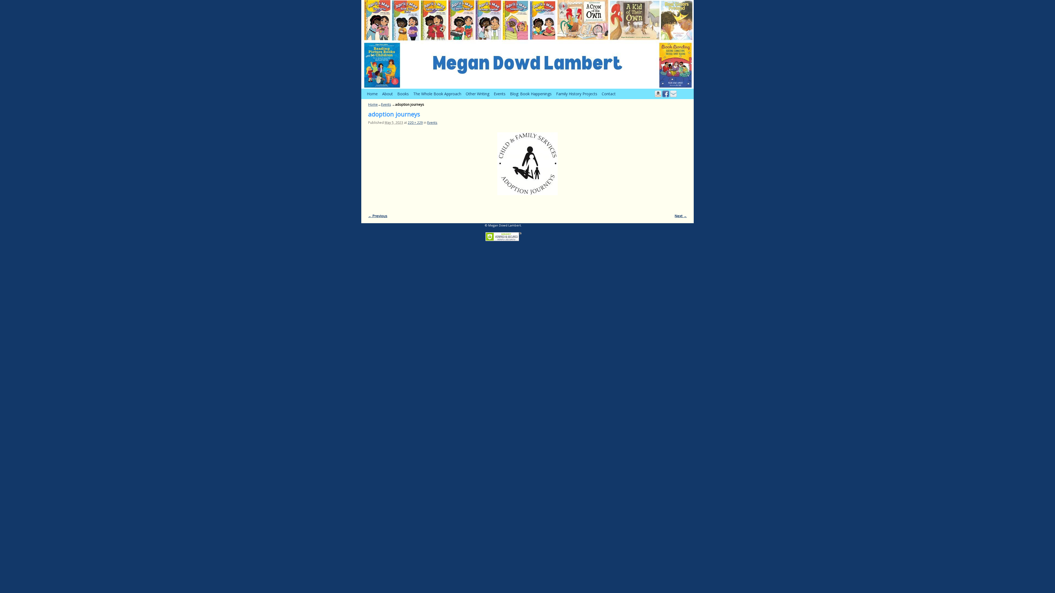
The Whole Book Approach (437, 93)
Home (372, 93)
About (387, 93)
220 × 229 (415, 122)
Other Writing (477, 93)
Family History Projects (576, 93)
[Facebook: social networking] (665, 93)
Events (500, 93)
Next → (681, 215)
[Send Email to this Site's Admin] (673, 93)
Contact (609, 93)
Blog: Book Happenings (531, 93)
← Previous (377, 215)
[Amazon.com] (658, 93)
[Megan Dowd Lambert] (527, 44)
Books (403, 93)
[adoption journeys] (527, 163)
